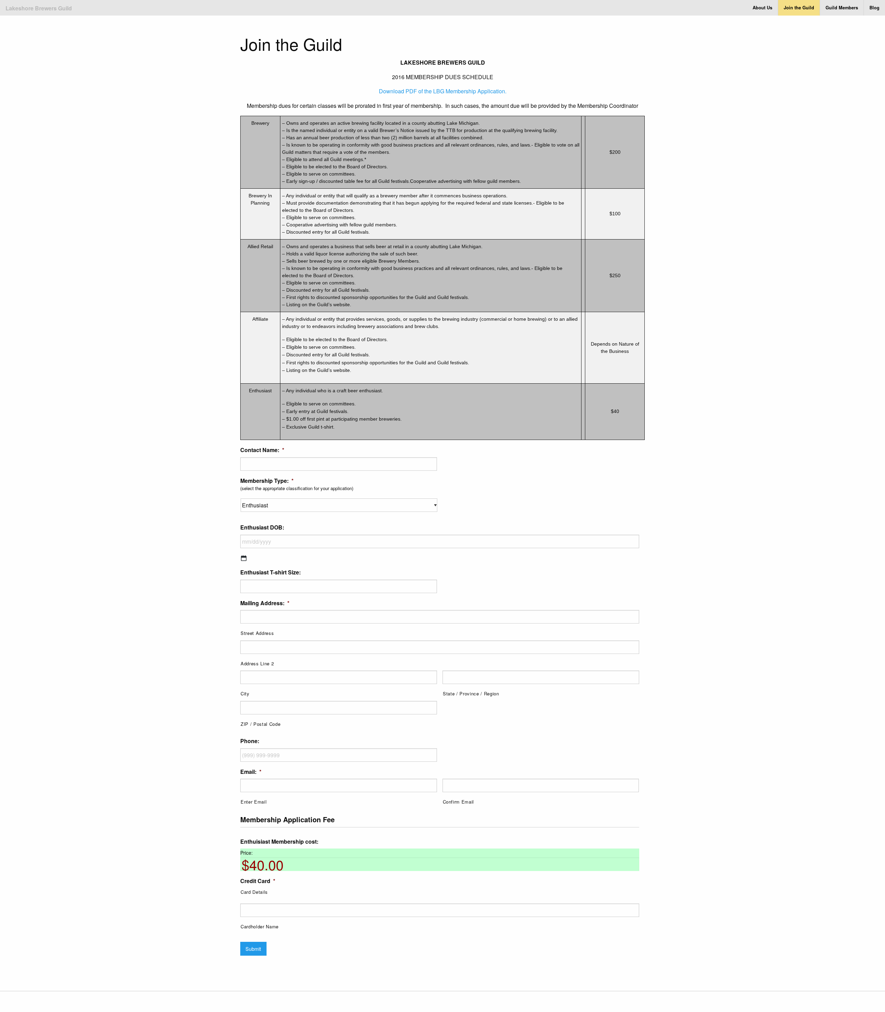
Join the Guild (799, 7)
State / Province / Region (471, 693)
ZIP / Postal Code (260, 724)
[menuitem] (762, 8)
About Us (762, 7)
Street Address (257, 633)
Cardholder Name (260, 926)
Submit (253, 948)
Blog (874, 7)
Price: (246, 852)
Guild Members (842, 7)
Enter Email (254, 801)
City (245, 693)
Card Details (254, 892)
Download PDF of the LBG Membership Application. (442, 91)
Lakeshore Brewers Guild (39, 8)
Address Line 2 (257, 663)
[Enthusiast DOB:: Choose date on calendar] (243, 558)
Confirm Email (458, 801)
